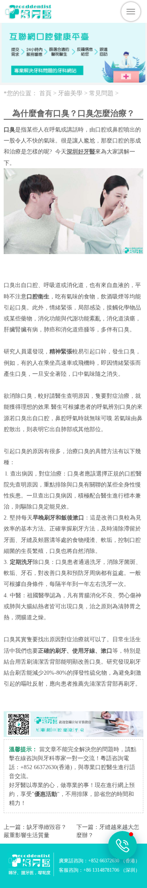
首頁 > (48, 93)
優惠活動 (45, 794)
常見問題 (101, 93)
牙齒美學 (70, 93)
